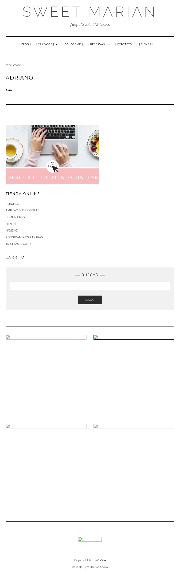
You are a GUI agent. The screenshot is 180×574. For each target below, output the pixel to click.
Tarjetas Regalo (18, 244)
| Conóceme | (73, 44)
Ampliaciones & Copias (22, 210)
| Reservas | (98, 44)
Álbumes (12, 203)
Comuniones (15, 217)
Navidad (12, 230)
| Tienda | (146, 44)
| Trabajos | (45, 44)
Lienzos (11, 224)
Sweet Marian (90, 12)
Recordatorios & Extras (24, 237)
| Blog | (25, 44)
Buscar (90, 299)
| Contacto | (124, 44)
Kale (103, 560)
